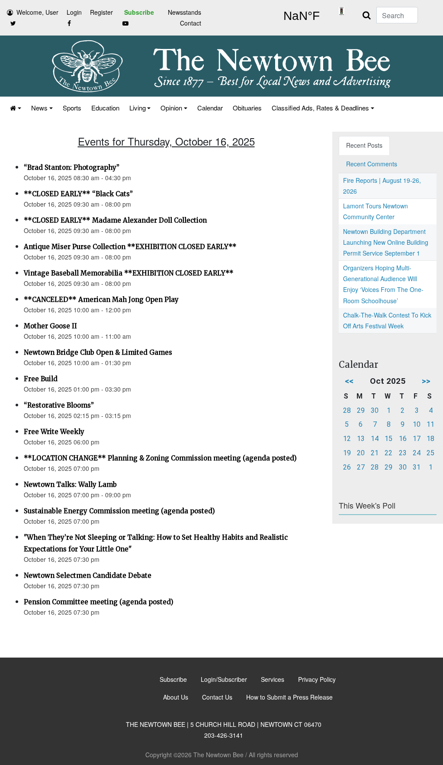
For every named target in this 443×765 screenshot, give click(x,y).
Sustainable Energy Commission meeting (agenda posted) (119, 511)
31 (417, 467)
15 (388, 438)
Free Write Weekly (54, 432)
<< (349, 381)
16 (403, 438)
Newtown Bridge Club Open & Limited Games (98, 352)
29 (361, 410)
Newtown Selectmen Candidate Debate (87, 575)
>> (426, 381)
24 (417, 453)
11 (430, 424)
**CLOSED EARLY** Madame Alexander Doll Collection (115, 220)
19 (347, 453)
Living (137, 107)
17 (417, 438)
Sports (72, 107)
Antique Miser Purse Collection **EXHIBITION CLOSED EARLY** (130, 247)
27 (361, 467)
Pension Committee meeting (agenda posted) (98, 602)
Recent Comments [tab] (371, 163)
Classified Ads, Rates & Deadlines (320, 107)
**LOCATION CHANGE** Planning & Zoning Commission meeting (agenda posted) (160, 458)
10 (417, 424)
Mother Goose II (50, 326)
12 (347, 438)
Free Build (41, 379)
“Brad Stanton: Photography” (71, 167)
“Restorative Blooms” (59, 405)
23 (403, 453)
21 (375, 453)
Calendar (210, 107)
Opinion (171, 107)
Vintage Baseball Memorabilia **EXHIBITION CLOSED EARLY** (129, 273)
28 (347, 410)
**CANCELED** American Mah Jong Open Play (101, 299)
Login (74, 12)
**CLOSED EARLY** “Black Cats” (78, 194)
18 (430, 438)
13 (361, 438)
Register (101, 12)
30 (375, 410)
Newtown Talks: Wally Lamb (70, 484)
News (39, 107)
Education (105, 107)
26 (347, 467)
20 (361, 453)
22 (388, 453)
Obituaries (247, 107)
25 (430, 453)
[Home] (14, 108)
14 (375, 438)
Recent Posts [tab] (364, 145)
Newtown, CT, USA (301, 16)
